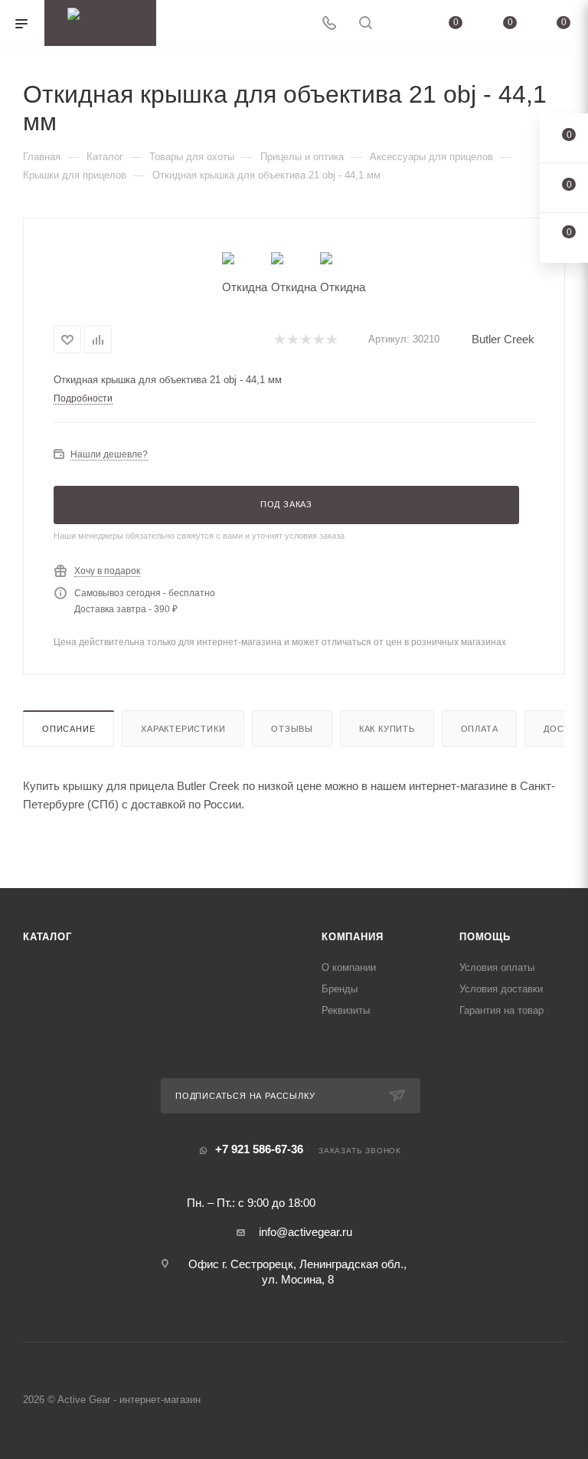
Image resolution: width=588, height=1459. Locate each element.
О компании (349, 967)
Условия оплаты (496, 967)
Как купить (387, 728)
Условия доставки (501, 989)
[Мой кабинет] (402, 24)
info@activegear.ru (305, 1231)
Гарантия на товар (501, 1010)
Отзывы (292, 728)
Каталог (47, 937)
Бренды (340, 989)
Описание (68, 728)
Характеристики (183, 728)
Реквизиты (346, 1010)
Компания (352, 937)
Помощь (485, 937)
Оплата (479, 728)
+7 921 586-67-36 (259, 1149)
